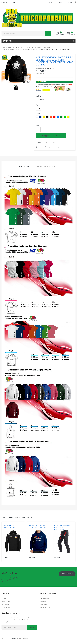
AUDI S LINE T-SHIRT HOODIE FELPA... (10, 526)
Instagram (17, 2)
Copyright (43, 601)
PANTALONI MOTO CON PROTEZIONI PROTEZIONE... (62, 527)
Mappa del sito (45, 607)
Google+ (50, 142)
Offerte (4, 598)
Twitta (46, 142)
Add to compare (56, 147)
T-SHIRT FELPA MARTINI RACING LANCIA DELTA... (37, 526)
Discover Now (67, 574)
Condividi (43, 142)
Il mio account (6, 607)
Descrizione (24, 166)
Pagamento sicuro (46, 598)
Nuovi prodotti (6, 601)
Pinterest (14, 2)
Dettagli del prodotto (45, 166)
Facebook (10, 2)
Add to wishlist (42, 147)
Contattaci (43, 604)
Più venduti (5, 604)
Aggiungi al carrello (52, 135)
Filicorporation (12, 638)
